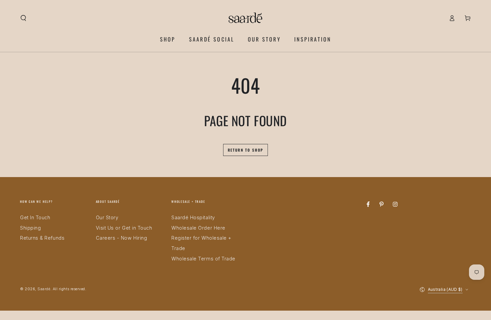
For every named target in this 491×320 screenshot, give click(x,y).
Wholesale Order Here (198, 228)
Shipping (30, 228)
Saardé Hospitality (193, 217)
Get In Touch (35, 217)
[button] (23, 18)
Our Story (107, 217)
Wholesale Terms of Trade (203, 258)
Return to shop (246, 150)
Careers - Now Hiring (121, 238)
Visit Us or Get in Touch (124, 228)
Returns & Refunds (42, 238)
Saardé (43, 289)
